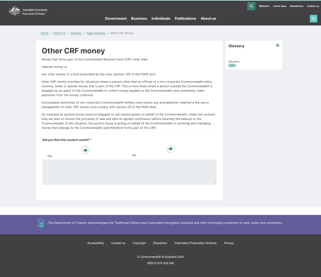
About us (208, 18)
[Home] (28, 10)
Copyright (139, 243)
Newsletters (297, 6)
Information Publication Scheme (196, 243)
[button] (277, 45)
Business (139, 18)
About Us (59, 33)
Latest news (279, 6)
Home (44, 33)
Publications (185, 18)
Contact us (313, 6)
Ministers (264, 6)
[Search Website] (251, 6)
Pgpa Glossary (96, 33)
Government (116, 18)
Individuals (161, 18)
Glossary (76, 33)
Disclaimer (160, 243)
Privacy (229, 243)
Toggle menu (313, 18)
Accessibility (95, 243)
